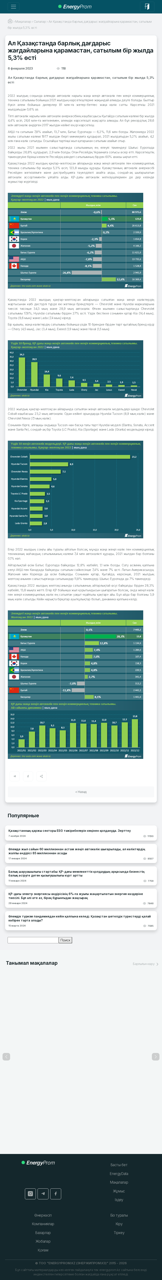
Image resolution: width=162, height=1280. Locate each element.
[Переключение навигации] (13, 7)
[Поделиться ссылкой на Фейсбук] (28, 776)
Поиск (65, 940)
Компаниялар (43, 1224)
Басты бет (119, 1165)
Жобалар (43, 1241)
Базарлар (43, 1233)
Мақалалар (119, 1182)
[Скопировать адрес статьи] (41, 776)
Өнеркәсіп (43, 1215)
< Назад (81, 792)
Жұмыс (119, 1191)
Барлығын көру (144, 964)
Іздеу (119, 1200)
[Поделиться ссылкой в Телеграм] (14, 776)
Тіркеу (119, 1233)
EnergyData (119, 1174)
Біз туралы (119, 1215)
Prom (77, 7)
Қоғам (43, 1250)
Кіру (119, 1224)
